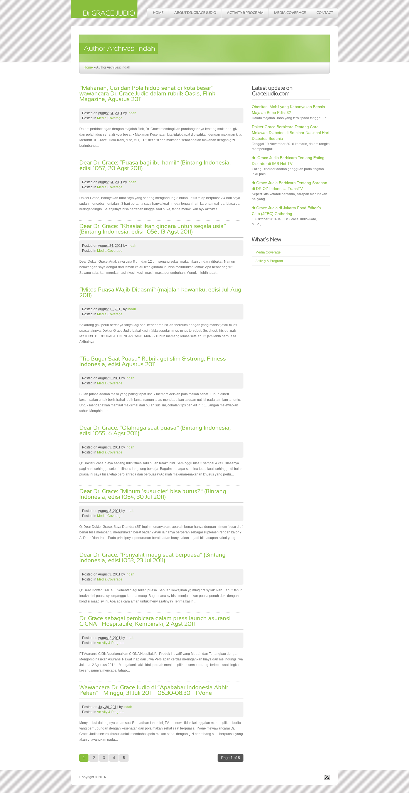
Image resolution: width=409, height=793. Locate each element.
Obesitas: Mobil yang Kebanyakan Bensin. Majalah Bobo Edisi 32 (289, 109)
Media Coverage (109, 118)
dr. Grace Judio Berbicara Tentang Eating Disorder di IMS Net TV (288, 160)
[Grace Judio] (104, 14)
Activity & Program (110, 643)
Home (88, 67)
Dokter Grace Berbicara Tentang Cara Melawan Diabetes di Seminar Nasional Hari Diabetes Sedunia (290, 133)
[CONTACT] (324, 13)
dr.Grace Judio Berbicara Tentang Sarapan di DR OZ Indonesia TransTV (289, 185)
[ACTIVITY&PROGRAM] (244, 13)
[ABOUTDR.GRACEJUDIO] (195, 13)
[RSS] (327, 779)
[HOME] (158, 13)
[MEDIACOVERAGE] (289, 13)
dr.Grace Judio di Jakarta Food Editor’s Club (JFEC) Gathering (286, 211)
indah (132, 113)
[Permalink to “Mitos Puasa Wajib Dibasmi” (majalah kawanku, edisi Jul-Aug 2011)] (161, 292)
